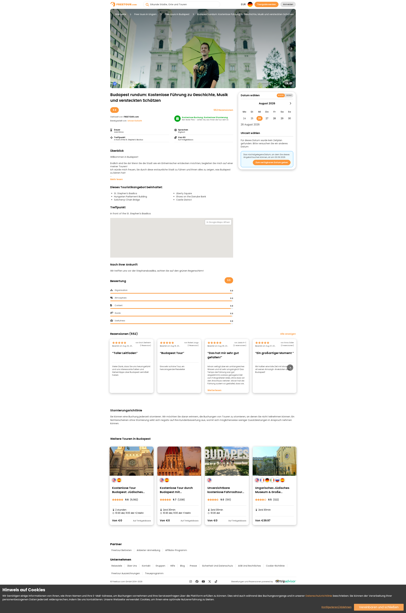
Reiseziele (116, 565)
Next (291, 48)
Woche (281, 95)
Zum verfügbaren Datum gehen (271, 162)
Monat (289, 95)
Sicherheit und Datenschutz (217, 565)
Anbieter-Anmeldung (148, 550)
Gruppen (160, 565)
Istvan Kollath (135, 120)
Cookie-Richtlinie (275, 565)
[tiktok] (216, 581)
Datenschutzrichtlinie (318, 596)
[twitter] (210, 581)
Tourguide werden (266, 4)
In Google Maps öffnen (218, 222)
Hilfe (172, 565)
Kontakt (146, 565)
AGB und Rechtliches (249, 565)
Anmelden (288, 4)
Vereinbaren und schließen (379, 607)
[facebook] (197, 581)
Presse (193, 565)
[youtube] (203, 581)
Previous (114, 48)
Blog (182, 565)
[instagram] (191, 581)
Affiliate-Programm (176, 550)
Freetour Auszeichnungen (125, 573)
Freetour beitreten (121, 550)
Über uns (132, 565)
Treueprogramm (154, 573)
